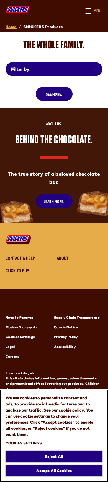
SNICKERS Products (43, 27)
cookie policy (71, 410)
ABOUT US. (54, 123)
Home (11, 27)
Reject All (54, 456)
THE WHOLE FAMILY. (54, 44)
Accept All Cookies (54, 470)
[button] (96, 11)
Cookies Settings (20, 337)
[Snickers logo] (20, 239)
